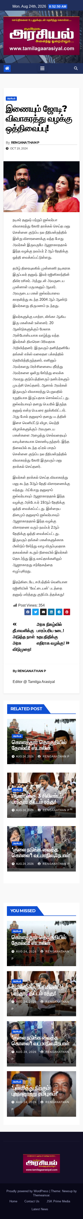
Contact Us (31, 1201)
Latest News (40, 1209)
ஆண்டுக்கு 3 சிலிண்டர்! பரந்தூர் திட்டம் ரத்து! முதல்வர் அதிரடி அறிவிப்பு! (39, 801)
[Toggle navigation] (42, 68)
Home (13, 1201)
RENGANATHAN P (25, 142)
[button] (76, 68)
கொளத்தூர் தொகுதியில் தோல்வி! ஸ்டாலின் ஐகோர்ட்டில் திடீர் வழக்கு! (39, 748)
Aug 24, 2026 (26, 951)
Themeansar (41, 1195)
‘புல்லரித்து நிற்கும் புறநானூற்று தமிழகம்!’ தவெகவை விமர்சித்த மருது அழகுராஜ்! (41, 1096)
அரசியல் (11, 98)
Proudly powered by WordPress (27, 1191)
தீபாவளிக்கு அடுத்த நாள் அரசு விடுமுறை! (24, 640)
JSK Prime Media (58, 1201)
